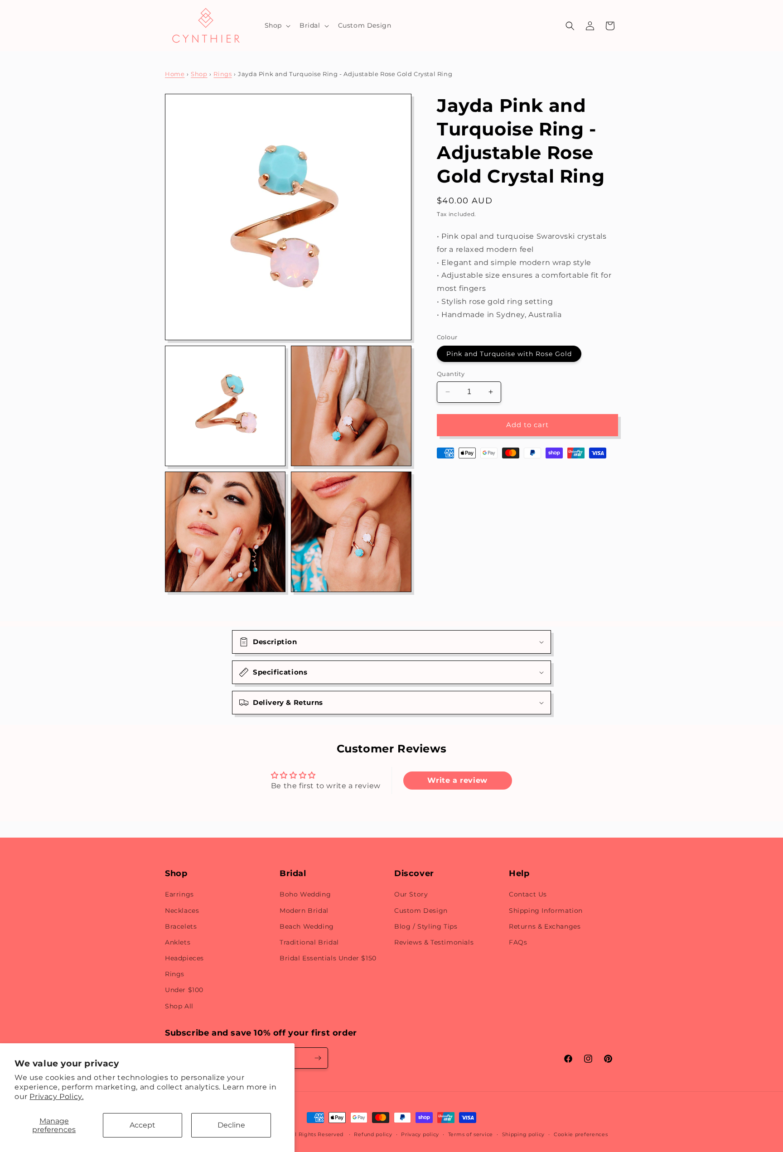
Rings (222, 74)
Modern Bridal (304, 910)
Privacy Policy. (56, 1096)
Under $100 (184, 990)
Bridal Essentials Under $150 (328, 958)
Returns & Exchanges (544, 926)
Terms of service (470, 1134)
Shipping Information (546, 910)
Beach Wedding (307, 926)
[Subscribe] (318, 1058)
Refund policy (373, 1134)
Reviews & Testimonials (434, 942)
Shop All (179, 1006)
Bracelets (181, 926)
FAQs (518, 942)
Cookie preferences (581, 1134)
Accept (142, 1125)
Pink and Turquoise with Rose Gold (509, 354)
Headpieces (184, 958)
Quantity (450, 373)
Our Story (411, 895)
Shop (199, 74)
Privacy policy (420, 1134)
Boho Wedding (305, 895)
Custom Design (421, 910)
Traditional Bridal (309, 942)
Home (174, 74)
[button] (276, 25)
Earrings (179, 895)
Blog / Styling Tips (425, 926)
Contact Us (528, 895)
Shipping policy (523, 1134)
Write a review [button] (457, 780)
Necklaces (182, 910)
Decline (231, 1125)
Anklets (177, 942)
